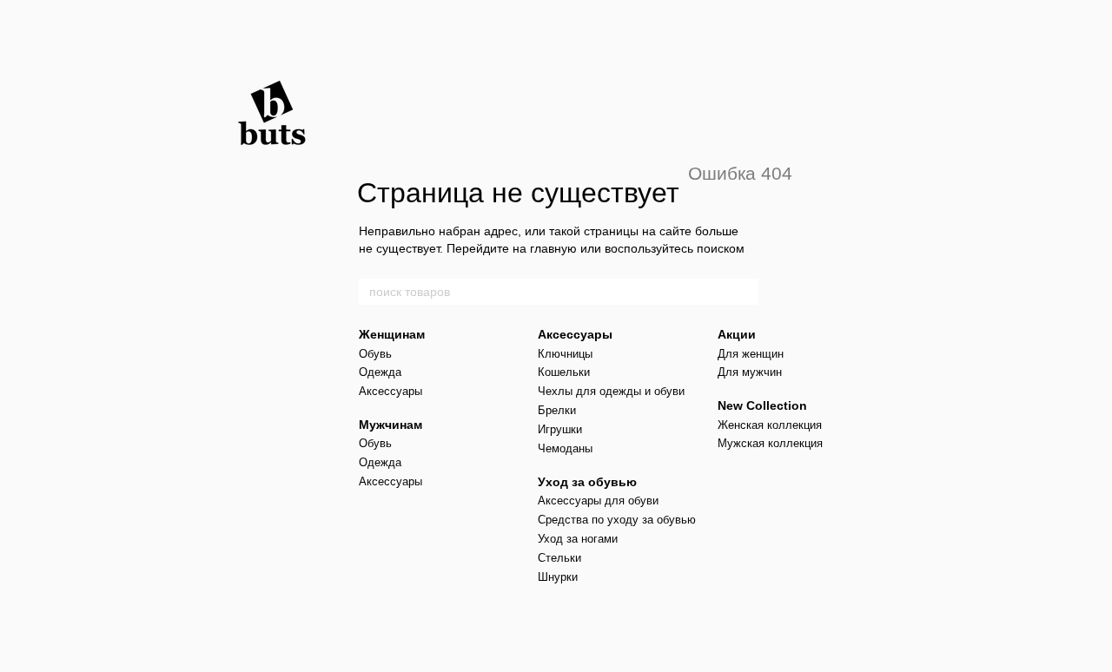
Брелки (557, 410)
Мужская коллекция (770, 443)
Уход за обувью (587, 482)
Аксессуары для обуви (598, 500)
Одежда (380, 372)
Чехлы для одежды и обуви (611, 391)
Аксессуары (390, 391)
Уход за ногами (578, 538)
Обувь (375, 353)
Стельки (559, 557)
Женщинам (392, 334)
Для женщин (751, 353)
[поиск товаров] (744, 292)
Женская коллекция (770, 425)
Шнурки (558, 576)
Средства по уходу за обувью (617, 519)
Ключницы (565, 353)
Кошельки (564, 372)
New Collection (762, 405)
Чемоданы (565, 448)
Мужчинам (390, 425)
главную (553, 248)
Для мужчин (750, 372)
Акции (737, 334)
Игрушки (560, 429)
